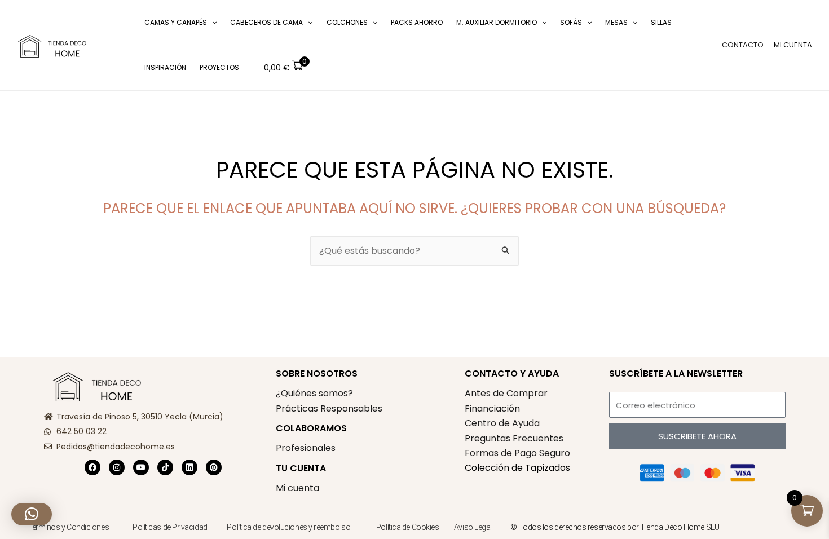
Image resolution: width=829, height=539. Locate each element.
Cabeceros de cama (266, 22)
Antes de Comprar (506, 393)
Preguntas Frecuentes (514, 438)
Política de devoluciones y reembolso (289, 527)
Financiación (492, 408)
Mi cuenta (297, 487)
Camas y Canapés (175, 22)
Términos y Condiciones (68, 527)
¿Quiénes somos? (314, 393)
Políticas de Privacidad (170, 527)
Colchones (347, 22)
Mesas (616, 22)
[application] (212, 22)
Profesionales (306, 447)
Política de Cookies (407, 527)
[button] (121, 45)
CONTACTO (743, 44)
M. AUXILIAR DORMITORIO (496, 22)
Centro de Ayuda (502, 423)
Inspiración (165, 67)
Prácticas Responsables (329, 408)
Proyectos (219, 67)
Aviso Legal (473, 527)
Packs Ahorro (417, 22)
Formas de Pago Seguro (517, 453)
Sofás (571, 22)
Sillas (661, 22)
